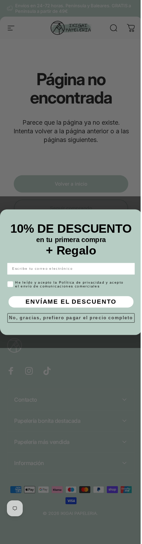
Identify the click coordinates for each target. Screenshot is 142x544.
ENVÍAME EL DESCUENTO (68, 301)
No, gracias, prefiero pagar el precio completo (68, 317)
